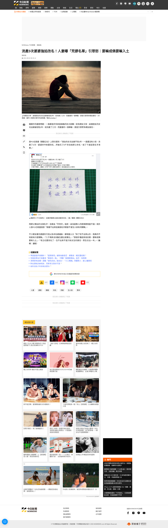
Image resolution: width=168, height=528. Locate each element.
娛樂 (45, 8)
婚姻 (47, 290)
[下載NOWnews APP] (143, 3)
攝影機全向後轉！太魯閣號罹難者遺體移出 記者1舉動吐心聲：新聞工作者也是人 (87, 370)
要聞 (33, 8)
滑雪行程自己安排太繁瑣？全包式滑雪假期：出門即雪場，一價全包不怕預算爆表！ (87, 430)
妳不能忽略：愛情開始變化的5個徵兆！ (37, 404)
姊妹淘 (39, 45)
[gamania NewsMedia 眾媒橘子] (136, 524)
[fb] (116, 3)
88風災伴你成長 (35, 11)
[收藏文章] (24, 152)
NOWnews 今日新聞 (28, 45)
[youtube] (129, 3)
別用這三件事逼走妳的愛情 (85, 455)
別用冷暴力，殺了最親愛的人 (34, 428)
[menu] (16, 8)
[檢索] (147, 3)
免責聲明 (66, 511)
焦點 (21, 8)
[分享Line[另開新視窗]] (24, 130)
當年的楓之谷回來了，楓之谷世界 (87, 344)
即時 (27, 8)
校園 (104, 8)
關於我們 (99, 511)
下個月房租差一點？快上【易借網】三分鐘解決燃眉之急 (81, 405)
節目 (91, 8)
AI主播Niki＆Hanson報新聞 (90, 11)
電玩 (77, 8)
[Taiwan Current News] (134, 3)
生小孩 (70, 290)
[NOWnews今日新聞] (21, 3)
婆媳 (40, 290)
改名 (54, 290)
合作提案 (99, 514)
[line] (125, 3)
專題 (39, 8)
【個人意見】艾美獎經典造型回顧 (60, 344)
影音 (85, 8)
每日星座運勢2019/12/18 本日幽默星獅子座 (61, 370)
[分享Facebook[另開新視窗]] (24, 125)
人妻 (32, 290)
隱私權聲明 (66, 514)
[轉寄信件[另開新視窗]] (24, 136)
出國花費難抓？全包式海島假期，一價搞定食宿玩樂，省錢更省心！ (41, 490)
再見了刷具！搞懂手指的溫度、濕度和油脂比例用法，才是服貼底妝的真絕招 (60, 430)
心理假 (74, 11)
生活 (70, 8)
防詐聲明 (66, 508)
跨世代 (47, 11)
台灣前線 (64, 11)
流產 (62, 290)
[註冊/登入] (152, 3)
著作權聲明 (66, 517)
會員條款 (99, 508)
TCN (55, 11)
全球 (58, 8)
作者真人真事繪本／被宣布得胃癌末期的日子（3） (80, 489)
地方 (98, 8)
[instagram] (121, 3)
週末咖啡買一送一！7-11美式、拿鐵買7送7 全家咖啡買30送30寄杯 (61, 455)
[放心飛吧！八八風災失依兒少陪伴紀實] (37, 3)
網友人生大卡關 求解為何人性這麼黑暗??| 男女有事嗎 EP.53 (35, 344)
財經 (64, 8)
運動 (52, 8)
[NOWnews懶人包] (138, 3)
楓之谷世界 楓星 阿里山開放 (33, 369)
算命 (78, 290)
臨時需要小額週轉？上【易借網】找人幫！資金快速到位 (35, 455)
